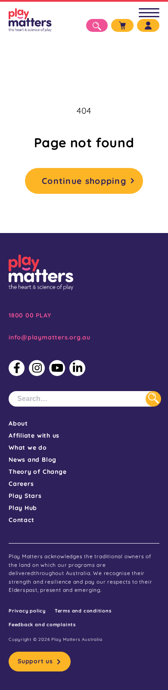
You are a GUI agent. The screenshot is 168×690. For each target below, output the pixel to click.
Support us (35, 661)
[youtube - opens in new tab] (57, 368)
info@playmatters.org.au (49, 337)
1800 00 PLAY (30, 315)
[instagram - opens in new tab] (37, 368)
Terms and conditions (83, 611)
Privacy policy (27, 611)
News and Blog (32, 459)
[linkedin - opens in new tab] (77, 368)
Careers (21, 484)
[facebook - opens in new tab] (17, 368)
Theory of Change (37, 472)
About (18, 423)
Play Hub (23, 508)
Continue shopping (84, 180)
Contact (21, 520)
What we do (28, 447)
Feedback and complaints (42, 625)
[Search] (153, 399)
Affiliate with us (34, 435)
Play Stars (25, 496)
